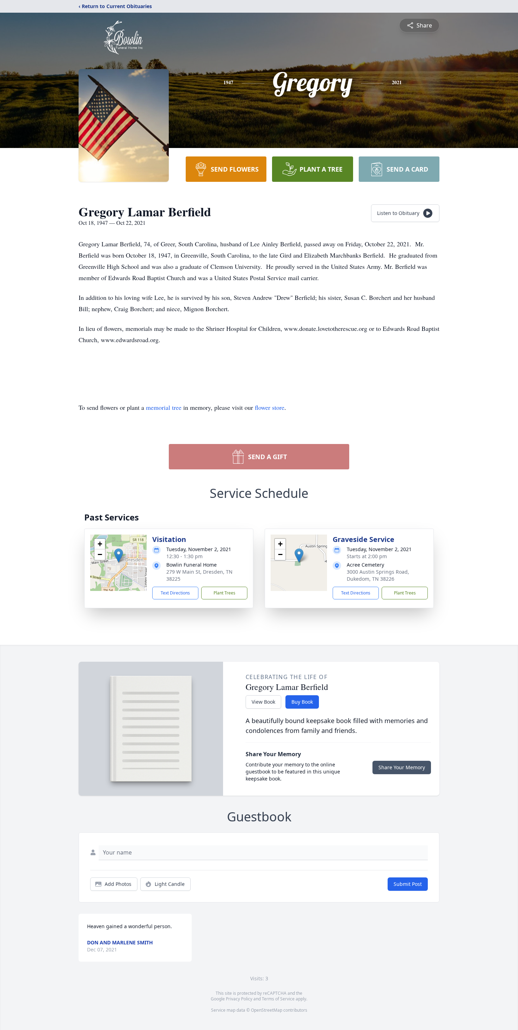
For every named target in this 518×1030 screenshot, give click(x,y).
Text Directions (175, 593)
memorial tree (163, 407)
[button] (118, 555)
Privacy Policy (239, 999)
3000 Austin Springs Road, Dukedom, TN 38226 (378, 575)
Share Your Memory (401, 767)
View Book (263, 701)
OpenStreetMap (266, 1010)
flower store (269, 407)
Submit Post (408, 884)
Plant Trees (224, 593)
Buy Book (302, 701)
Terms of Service (278, 999)
